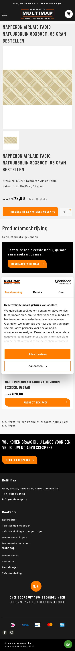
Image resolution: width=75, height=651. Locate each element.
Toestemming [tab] (13, 291)
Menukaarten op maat (25, 264)
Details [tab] (37, 291)
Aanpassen (35, 365)
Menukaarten (10, 556)
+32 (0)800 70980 (13, 494)
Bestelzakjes (10, 567)
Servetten (8, 562)
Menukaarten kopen (14, 538)
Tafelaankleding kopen (16, 526)
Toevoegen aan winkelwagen (30, 212)
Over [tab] (61, 291)
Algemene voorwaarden (18, 643)
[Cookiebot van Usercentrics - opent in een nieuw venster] (55, 282)
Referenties (9, 520)
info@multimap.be (14, 500)
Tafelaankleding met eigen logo (22, 532)
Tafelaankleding (12, 573)
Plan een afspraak (18, 460)
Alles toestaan (38, 354)
